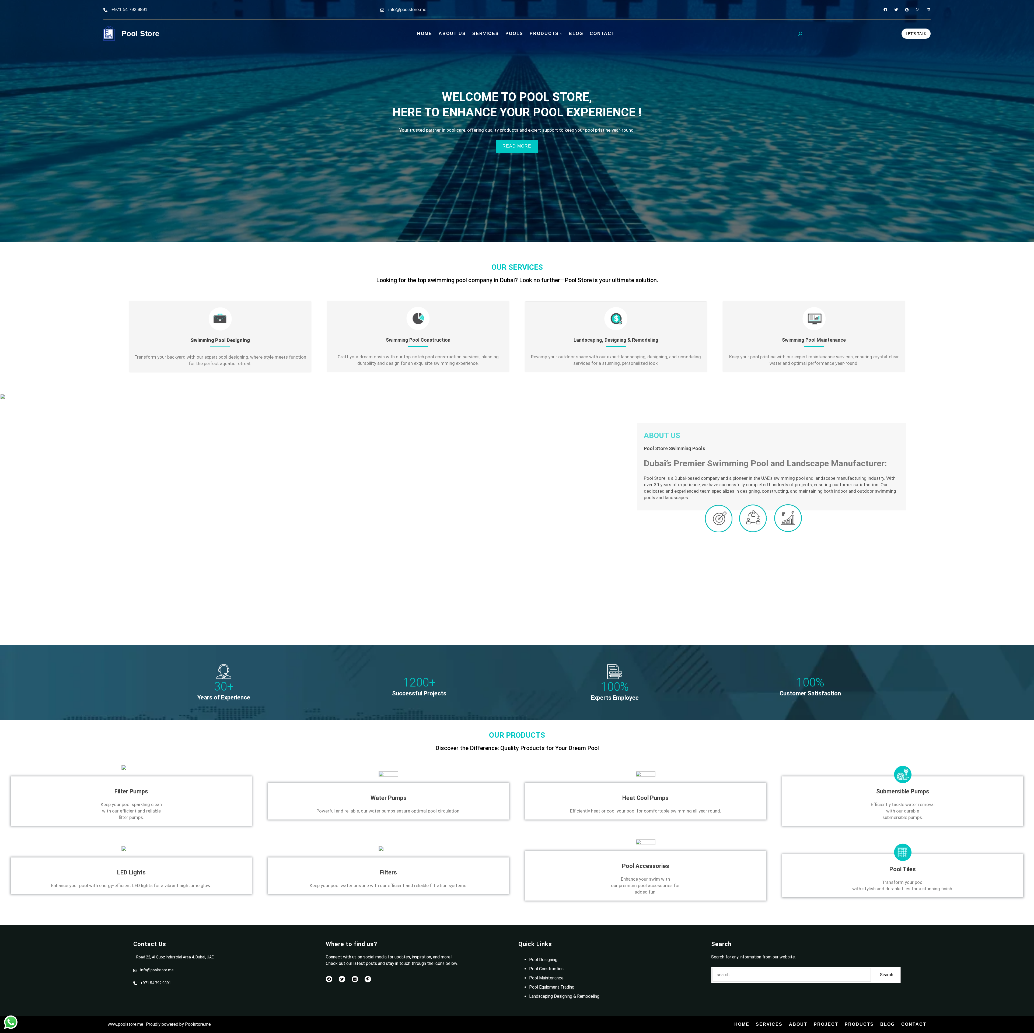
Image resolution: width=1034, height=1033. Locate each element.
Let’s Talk (916, 33)
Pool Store (140, 33)
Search (886, 974)
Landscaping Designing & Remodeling (564, 996)
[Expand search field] (800, 33)
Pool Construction (546, 968)
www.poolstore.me (125, 1024)
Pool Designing (543, 959)
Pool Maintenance (546, 978)
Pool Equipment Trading (551, 987)
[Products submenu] (561, 33)
